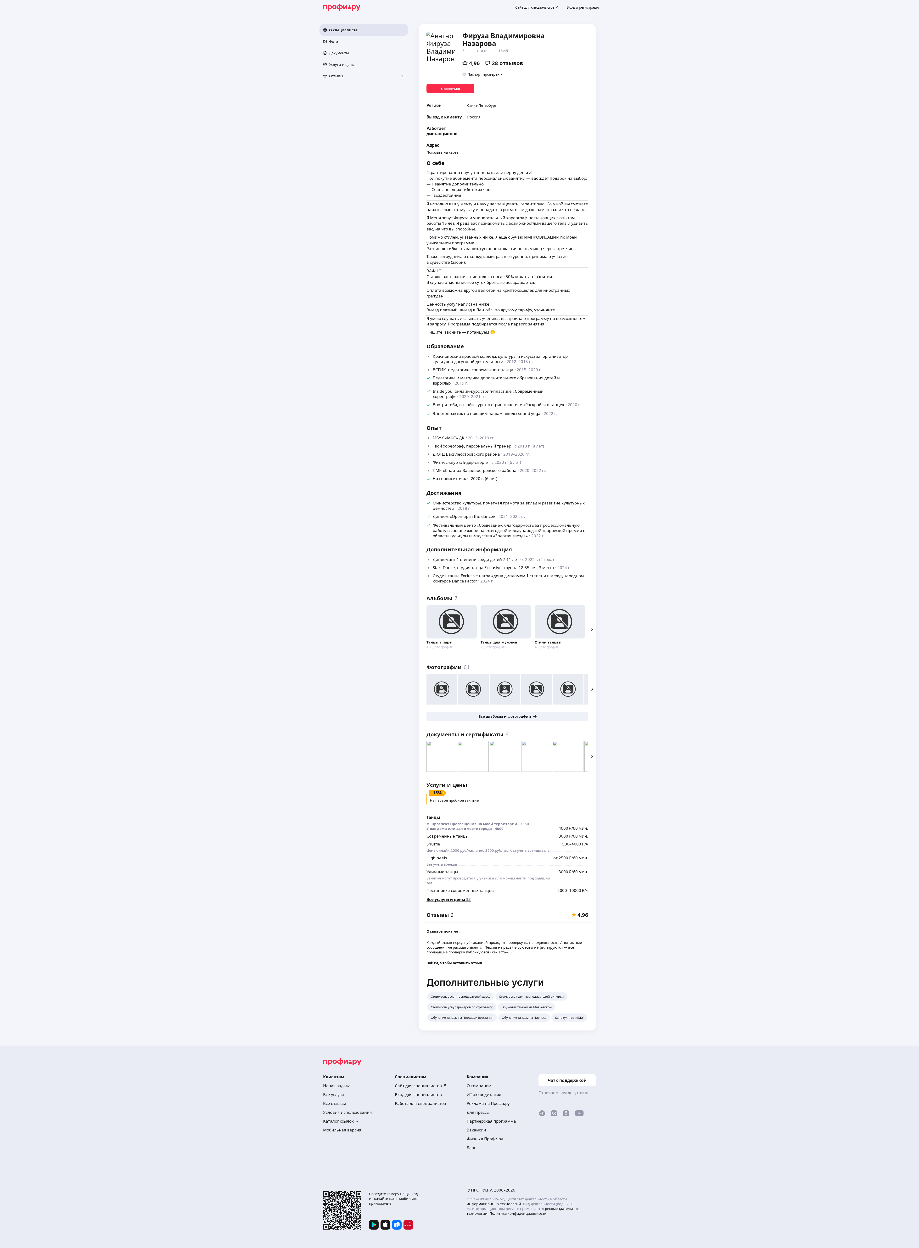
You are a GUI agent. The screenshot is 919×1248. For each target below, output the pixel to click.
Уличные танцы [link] (442, 871)
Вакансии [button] (476, 1130)
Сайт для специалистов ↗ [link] (421, 1085)
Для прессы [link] (478, 1112)
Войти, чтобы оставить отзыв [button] (454, 962)
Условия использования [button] (347, 1112)
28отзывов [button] (507, 63)
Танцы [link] (433, 817)
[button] (363, 30)
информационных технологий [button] (494, 1203)
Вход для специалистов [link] (418, 1094)
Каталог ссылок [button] (338, 1121)
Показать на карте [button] (442, 152)
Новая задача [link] (337, 1085)
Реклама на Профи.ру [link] (488, 1103)
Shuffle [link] (433, 844)
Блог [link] (471, 1147)
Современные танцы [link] (447, 836)
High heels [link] (436, 858)
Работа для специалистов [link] (420, 1103)
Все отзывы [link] (334, 1103)
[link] (450, 88)
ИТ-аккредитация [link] (484, 1094)
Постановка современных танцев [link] (460, 890)
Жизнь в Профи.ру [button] (485, 1139)
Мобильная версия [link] (342, 1130)
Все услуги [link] (333, 1094)
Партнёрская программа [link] (491, 1121)
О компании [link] (479, 1085)
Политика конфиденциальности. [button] (518, 1213)
